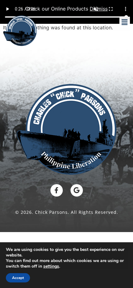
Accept (18, 277)
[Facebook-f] (56, 190)
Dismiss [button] (99, 9)
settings (51, 266)
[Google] (77, 190)
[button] (124, 22)
